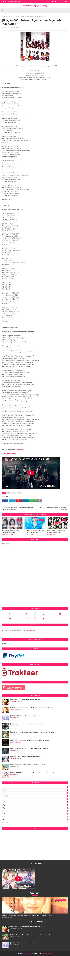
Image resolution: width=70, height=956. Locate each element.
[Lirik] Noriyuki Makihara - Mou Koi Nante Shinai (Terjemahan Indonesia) (31, 708)
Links (19, 1)
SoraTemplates (27, 953)
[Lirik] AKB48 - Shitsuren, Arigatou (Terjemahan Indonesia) (34, 531)
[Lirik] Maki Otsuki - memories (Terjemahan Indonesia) (26, 699)
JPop (35, 805)
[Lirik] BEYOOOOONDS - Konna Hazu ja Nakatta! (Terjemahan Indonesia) (32, 773)
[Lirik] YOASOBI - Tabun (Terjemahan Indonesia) (24, 716)
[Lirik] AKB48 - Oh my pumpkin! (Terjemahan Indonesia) (11, 531)
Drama (35, 793)
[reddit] (60, 614)
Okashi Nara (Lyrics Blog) (35, 6)
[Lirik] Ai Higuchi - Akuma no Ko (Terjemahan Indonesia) (26, 724)
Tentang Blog (12, 1)
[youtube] (43, 618)
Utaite (35, 817)
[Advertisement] (35, 844)
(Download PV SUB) (9, 454)
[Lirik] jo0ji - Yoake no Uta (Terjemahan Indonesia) (25, 756)
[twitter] (55, 1)
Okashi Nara (6, 28)
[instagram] (59, 1)
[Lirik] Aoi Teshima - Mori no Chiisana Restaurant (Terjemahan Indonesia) (32, 732)
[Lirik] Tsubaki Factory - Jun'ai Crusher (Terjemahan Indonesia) (29, 748)
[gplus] (65, 1)
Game (35, 799)
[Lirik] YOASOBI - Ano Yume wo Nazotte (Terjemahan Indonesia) (29, 740)
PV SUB (10, 16)
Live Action (35, 811)
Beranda (4, 16)
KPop (35, 808)
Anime (35, 787)
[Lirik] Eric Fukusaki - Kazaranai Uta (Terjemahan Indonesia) (28, 765)
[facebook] (52, 1)
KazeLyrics (20, 450)
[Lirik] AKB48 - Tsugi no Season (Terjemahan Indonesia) (56, 531)
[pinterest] (62, 1)
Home (4, 1)
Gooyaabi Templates (47, 953)
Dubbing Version (35, 796)
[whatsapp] (43, 614)
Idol (14, 493)
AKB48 (9, 493)
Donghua (35, 790)
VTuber (35, 820)
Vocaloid (35, 823)
